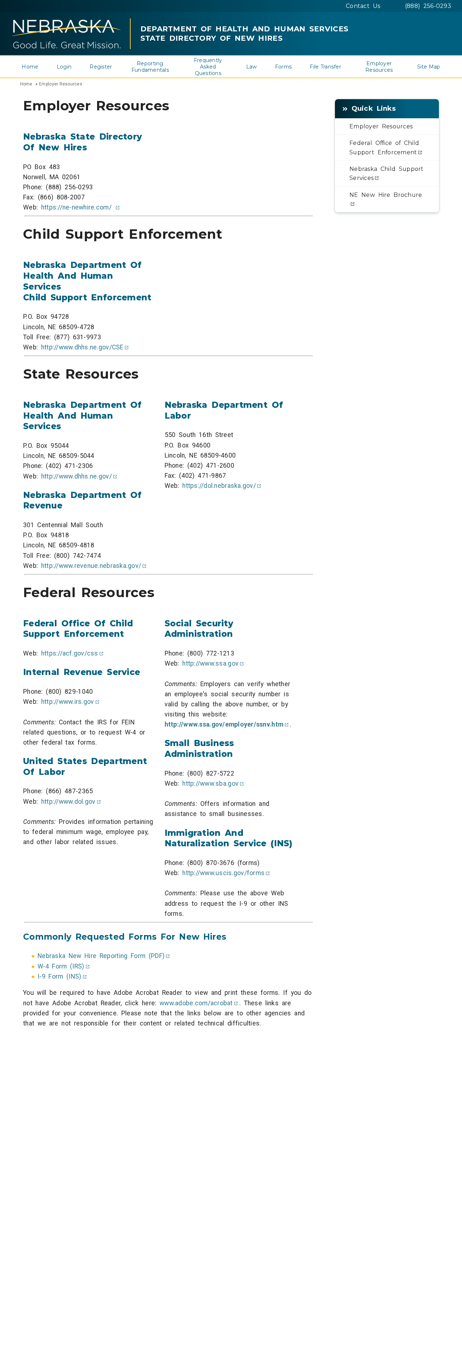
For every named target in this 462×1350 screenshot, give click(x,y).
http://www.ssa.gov (210, 663)
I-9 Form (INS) (60, 976)
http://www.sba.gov (210, 783)
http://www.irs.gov (67, 701)
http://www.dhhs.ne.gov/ (76, 476)
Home (30, 66)
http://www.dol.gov (68, 801)
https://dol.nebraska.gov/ (219, 485)
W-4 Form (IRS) (61, 966)
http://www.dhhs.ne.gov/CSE (82, 347)
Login (64, 66)
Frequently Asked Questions (208, 66)
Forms (283, 66)
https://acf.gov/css (69, 653)
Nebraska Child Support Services (386, 173)
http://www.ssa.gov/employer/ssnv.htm (224, 724)
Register (101, 66)
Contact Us (363, 6)
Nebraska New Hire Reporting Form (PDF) (101, 955)
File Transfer (325, 66)
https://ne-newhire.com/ (78, 207)
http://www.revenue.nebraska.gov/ (91, 565)
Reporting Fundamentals (150, 66)
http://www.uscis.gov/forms (223, 873)
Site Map (428, 66)
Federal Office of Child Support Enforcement (384, 147)
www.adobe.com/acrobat (196, 1003)
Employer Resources (379, 66)
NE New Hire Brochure (385, 194)
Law (251, 66)
